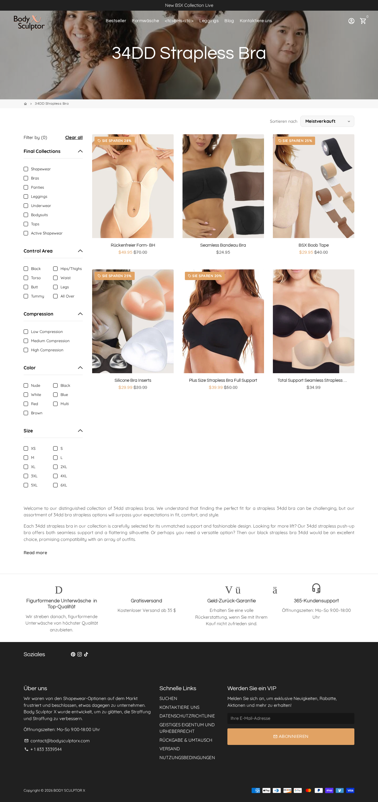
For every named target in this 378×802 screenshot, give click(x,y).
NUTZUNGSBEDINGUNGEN (187, 757)
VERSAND (169, 748)
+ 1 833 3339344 (43, 749)
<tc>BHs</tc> (179, 21)
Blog (229, 21)
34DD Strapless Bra (52, 104)
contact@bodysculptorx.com (57, 740)
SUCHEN (168, 698)
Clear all (74, 137)
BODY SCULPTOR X (69, 790)
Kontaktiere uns (256, 21)
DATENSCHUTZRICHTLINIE (187, 716)
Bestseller (116, 21)
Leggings (209, 21)
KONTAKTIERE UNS (179, 707)
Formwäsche (145, 21)
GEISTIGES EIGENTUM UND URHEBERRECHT (187, 728)
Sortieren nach (283, 121)
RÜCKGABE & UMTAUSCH (185, 740)
